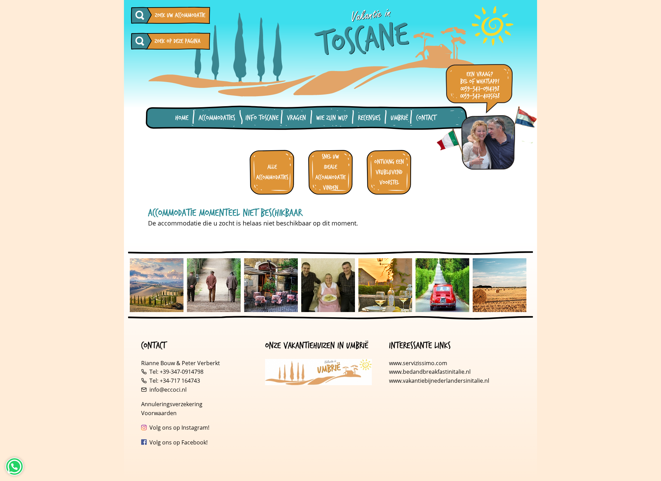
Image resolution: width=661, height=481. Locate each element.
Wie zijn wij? (332, 118)
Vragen (296, 118)
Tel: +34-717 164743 (174, 380)
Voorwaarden (159, 413)
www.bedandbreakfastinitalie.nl (430, 371)
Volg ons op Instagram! (179, 427)
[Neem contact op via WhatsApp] (14, 466)
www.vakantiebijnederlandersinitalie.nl (439, 380)
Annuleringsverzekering (171, 404)
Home (181, 118)
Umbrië (399, 118)
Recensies (369, 118)
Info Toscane (262, 118)
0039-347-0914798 (480, 88)
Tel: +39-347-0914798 (176, 371)
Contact (426, 118)
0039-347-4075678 (480, 96)
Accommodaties (217, 118)
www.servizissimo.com (418, 363)
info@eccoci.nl (168, 389)
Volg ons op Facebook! (178, 442)
